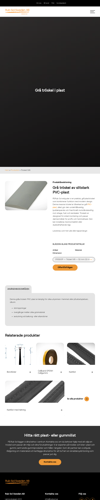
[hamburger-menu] (92, 12)
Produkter (15, 170)
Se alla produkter (75, 399)
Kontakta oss (50, 462)
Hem (7, 170)
